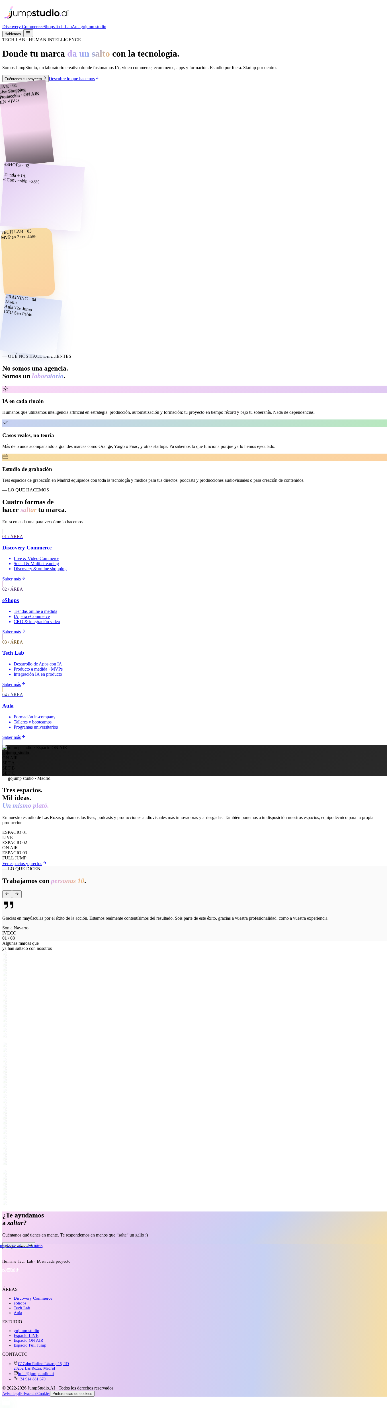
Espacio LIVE (26, 1335)
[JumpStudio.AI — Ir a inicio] (36, 21)
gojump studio (93, 26)
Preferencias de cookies (72, 1394)
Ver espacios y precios (22, 863)
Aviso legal (11, 1394)
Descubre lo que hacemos (72, 78)
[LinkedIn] (9, 1271)
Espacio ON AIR (28, 1340)
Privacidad (28, 1394)
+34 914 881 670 (32, 1379)
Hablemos (13, 34)
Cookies (43, 1394)
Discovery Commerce (22, 26)
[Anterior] (7, 894)
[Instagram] (13, 1271)
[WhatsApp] (4, 1271)
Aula (76, 26)
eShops (48, 26)
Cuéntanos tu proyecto (23, 79)
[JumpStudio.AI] (51, 1253)
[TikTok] (17, 1271)
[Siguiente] (17, 894)
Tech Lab (63, 26)
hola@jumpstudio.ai (36, 1373)
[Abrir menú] (28, 33)
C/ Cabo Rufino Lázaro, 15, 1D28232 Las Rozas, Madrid (41, 1366)
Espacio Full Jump (30, 1345)
